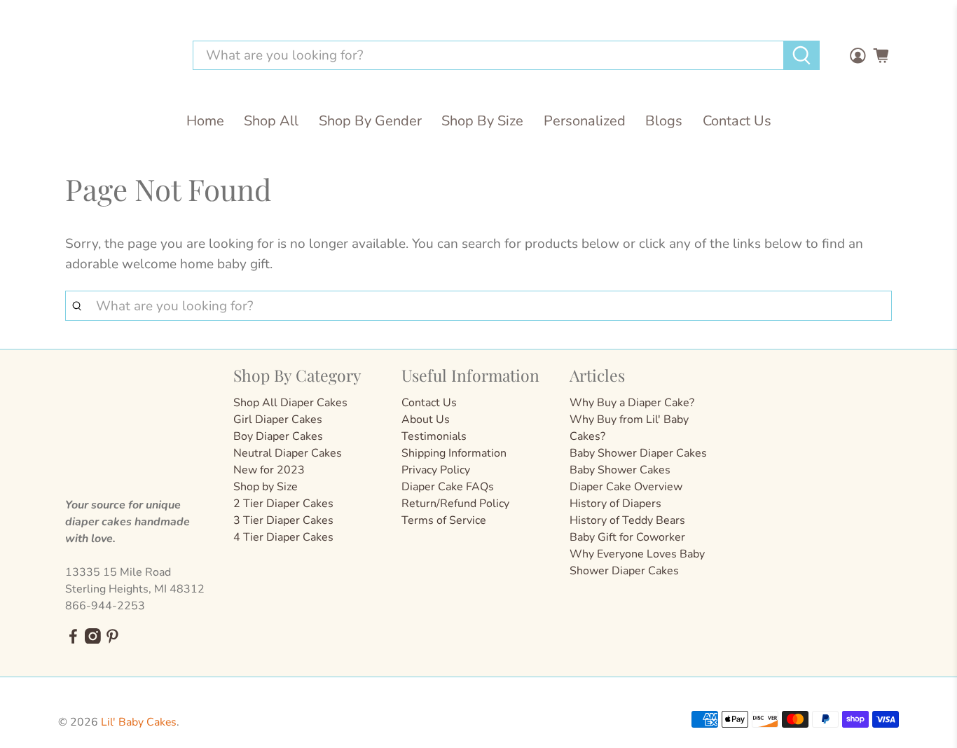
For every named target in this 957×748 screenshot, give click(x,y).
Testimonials (434, 436)
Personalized (585, 120)
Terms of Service (443, 520)
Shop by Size (265, 486)
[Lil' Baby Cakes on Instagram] (93, 640)
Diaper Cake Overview (626, 486)
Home (205, 120)
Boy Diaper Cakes (278, 436)
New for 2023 (269, 470)
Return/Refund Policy (455, 503)
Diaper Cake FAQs (447, 486)
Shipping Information (454, 453)
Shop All (271, 120)
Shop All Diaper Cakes (290, 402)
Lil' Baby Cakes (139, 722)
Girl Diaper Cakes (277, 419)
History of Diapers (615, 503)
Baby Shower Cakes (620, 470)
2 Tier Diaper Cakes (283, 503)
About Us (425, 419)
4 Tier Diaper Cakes (283, 537)
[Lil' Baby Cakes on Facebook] (73, 640)
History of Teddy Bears (627, 520)
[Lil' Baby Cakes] (117, 55)
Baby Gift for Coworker (627, 537)
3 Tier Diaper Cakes (283, 520)
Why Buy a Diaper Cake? (632, 402)
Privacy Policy (435, 470)
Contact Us (737, 120)
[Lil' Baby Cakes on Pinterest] (112, 640)
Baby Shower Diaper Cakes (638, 453)
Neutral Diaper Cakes (287, 453)
